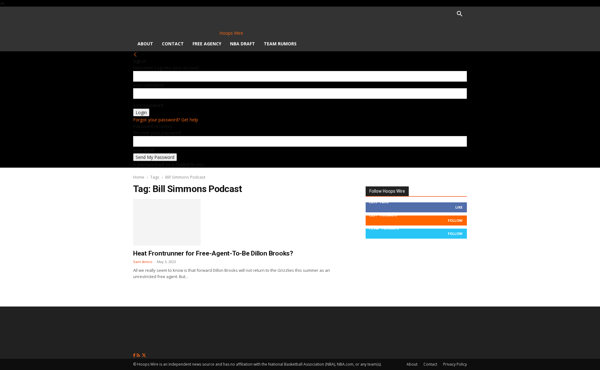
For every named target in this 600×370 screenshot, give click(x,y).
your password (148, 105)
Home (138, 177)
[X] (144, 355)
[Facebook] (135, 355)
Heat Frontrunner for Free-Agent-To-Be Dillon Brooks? (213, 253)
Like (458, 207)
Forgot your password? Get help (165, 120)
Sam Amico (142, 261)
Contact (173, 44)
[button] (459, 15)
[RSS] (139, 355)
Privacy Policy (455, 364)
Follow (455, 220)
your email (143, 150)
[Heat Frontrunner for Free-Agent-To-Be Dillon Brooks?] (167, 222)
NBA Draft (242, 44)
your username (148, 85)
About (145, 44)
